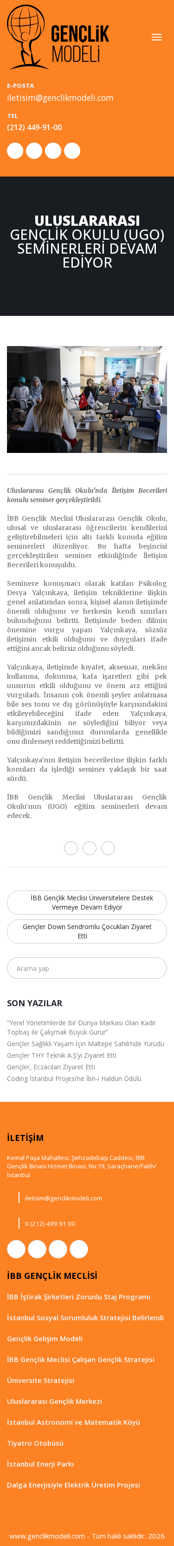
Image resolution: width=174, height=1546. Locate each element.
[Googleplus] (108, 848)
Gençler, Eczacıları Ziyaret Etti (51, 1066)
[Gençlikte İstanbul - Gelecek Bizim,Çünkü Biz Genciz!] (58, 37)
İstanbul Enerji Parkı (40, 1463)
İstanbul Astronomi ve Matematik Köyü (73, 1422)
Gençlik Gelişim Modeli (45, 1338)
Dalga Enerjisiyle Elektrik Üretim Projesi (73, 1484)
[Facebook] (71, 848)
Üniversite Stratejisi (40, 1380)
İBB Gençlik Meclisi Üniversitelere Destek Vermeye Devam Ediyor (91, 902)
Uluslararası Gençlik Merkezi (54, 1401)
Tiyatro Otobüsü (35, 1443)
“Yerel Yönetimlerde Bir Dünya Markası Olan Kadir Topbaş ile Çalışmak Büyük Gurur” (81, 1027)
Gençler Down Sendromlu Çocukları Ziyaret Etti (87, 931)
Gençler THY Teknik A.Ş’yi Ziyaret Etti (61, 1055)
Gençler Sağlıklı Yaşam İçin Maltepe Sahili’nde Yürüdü (85, 1043)
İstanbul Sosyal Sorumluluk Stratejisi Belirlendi (85, 1317)
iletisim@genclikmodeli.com (60, 97)
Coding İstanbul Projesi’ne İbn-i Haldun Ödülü (74, 1078)
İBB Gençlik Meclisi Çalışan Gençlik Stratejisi (81, 1359)
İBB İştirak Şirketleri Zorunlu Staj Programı (78, 1296)
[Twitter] (90, 848)
